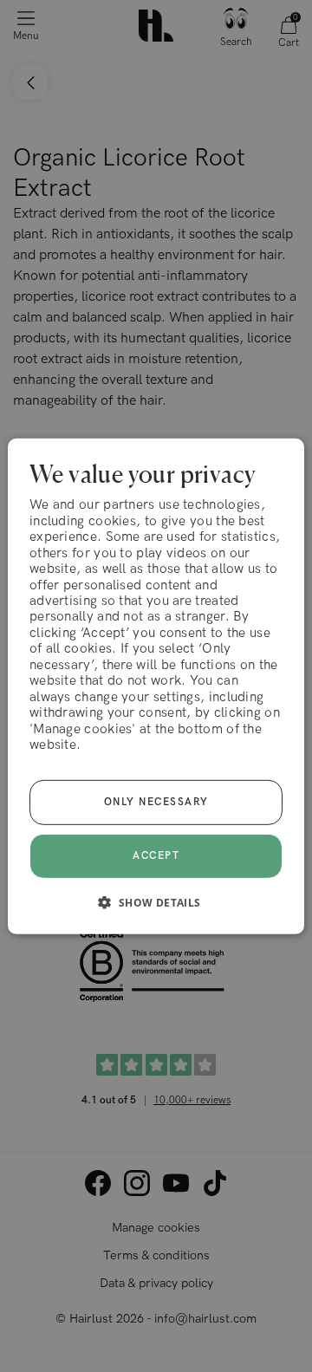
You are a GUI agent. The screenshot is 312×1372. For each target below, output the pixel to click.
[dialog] (156, 685)
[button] (155, 902)
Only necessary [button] (156, 802)
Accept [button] (156, 855)
